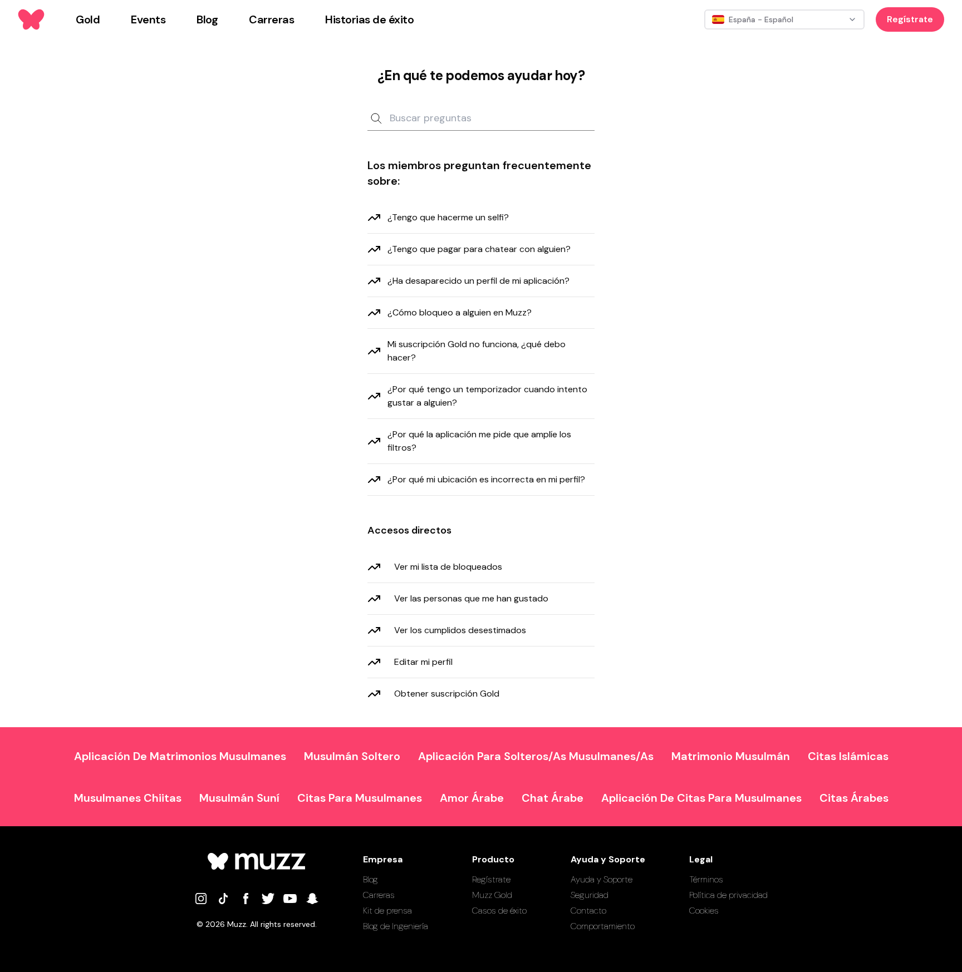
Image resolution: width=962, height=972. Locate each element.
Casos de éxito (499, 910)
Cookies (704, 910)
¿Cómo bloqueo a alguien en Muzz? (459, 312)
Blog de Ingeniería (395, 926)
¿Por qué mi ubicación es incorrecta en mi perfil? (486, 479)
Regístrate (910, 19)
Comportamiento (603, 926)
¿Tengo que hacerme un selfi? (448, 217)
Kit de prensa (387, 910)
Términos (706, 879)
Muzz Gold (492, 895)
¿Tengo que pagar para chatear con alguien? (479, 249)
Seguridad (589, 895)
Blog (370, 879)
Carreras (379, 895)
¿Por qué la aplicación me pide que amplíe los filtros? (479, 440)
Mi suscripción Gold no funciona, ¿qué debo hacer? (476, 350)
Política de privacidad (728, 895)
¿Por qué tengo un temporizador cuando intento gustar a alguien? (487, 395)
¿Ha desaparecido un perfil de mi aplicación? (478, 281)
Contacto (588, 910)
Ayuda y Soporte (601, 879)
